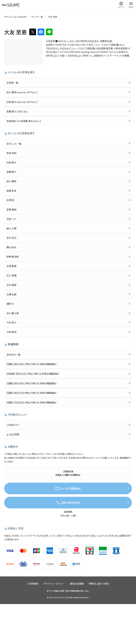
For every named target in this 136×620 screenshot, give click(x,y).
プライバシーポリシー (54, 583)
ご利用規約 (32, 583)
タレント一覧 (37, 16)
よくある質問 (12, 434)
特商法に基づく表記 (99, 583)
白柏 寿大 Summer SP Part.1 (22, 102)
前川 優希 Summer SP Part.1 (22, 92)
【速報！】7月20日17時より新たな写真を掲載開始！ (31, 402)
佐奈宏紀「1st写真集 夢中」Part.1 (23, 121)
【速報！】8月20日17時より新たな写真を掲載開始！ (31, 383)
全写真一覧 (12, 82)
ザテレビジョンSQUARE (15, 16)
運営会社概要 (77, 583)
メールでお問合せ (70, 488)
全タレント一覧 (13, 143)
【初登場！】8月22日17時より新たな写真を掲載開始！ (32, 373)
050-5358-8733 (70, 503)
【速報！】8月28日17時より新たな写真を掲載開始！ (31, 364)
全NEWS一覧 (13, 354)
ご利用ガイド (12, 425)
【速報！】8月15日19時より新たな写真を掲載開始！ (31, 392)
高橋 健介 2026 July (17, 111)
